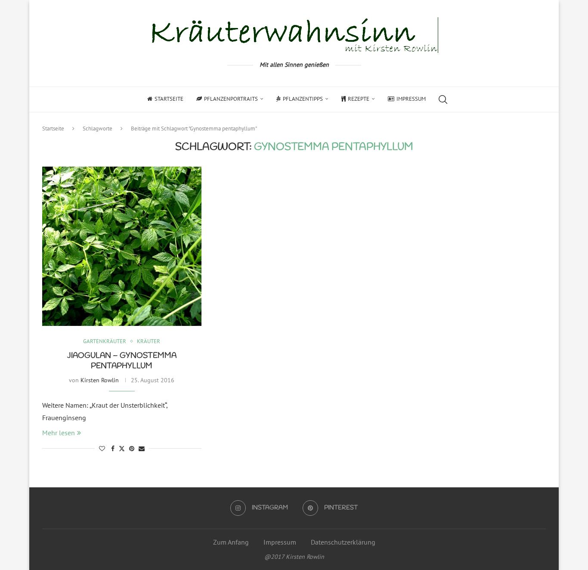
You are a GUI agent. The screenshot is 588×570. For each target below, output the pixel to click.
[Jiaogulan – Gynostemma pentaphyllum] (121, 246)
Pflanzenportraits (231, 98)
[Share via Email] (142, 448)
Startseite (169, 98)
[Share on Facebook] (113, 448)
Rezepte (358, 98)
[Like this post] (102, 448)
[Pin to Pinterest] (131, 448)
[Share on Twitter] (122, 448)
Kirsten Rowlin (99, 380)
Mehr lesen (58, 432)
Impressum (411, 98)
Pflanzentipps (303, 98)
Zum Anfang (231, 542)
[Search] (443, 99)
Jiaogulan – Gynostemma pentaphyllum (121, 360)
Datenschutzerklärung (343, 542)
